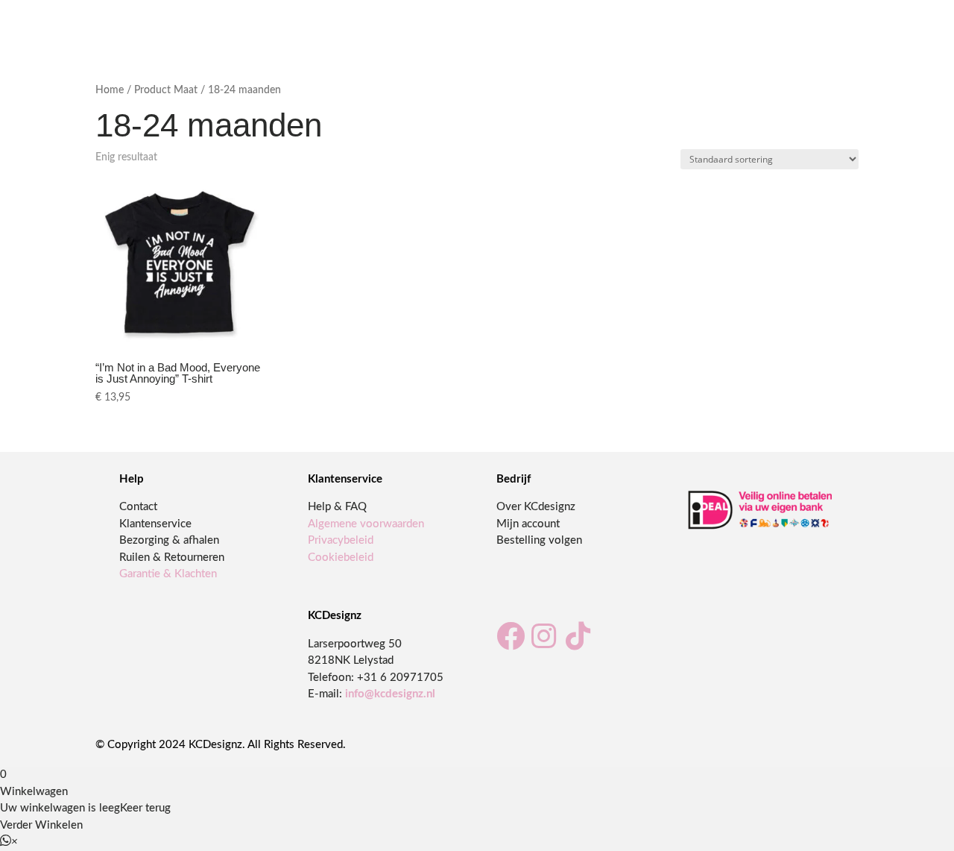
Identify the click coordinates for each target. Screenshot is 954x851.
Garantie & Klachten (168, 574)
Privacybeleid (340, 540)
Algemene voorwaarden (366, 524)
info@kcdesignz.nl (390, 694)
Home (109, 90)
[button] (9, 841)
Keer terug (145, 808)
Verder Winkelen (41, 825)
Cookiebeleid (340, 557)
